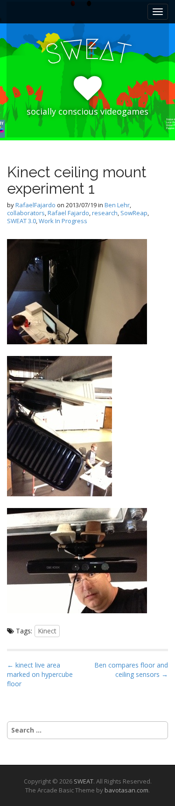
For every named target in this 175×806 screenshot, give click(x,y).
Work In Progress (63, 221)
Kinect (47, 630)
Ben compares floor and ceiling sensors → (131, 670)
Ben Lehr (117, 205)
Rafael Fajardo (68, 213)
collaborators (26, 213)
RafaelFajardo (35, 205)
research (105, 213)
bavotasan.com (126, 790)
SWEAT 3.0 (21, 221)
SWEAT (83, 781)
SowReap (133, 213)
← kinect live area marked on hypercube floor (40, 674)
